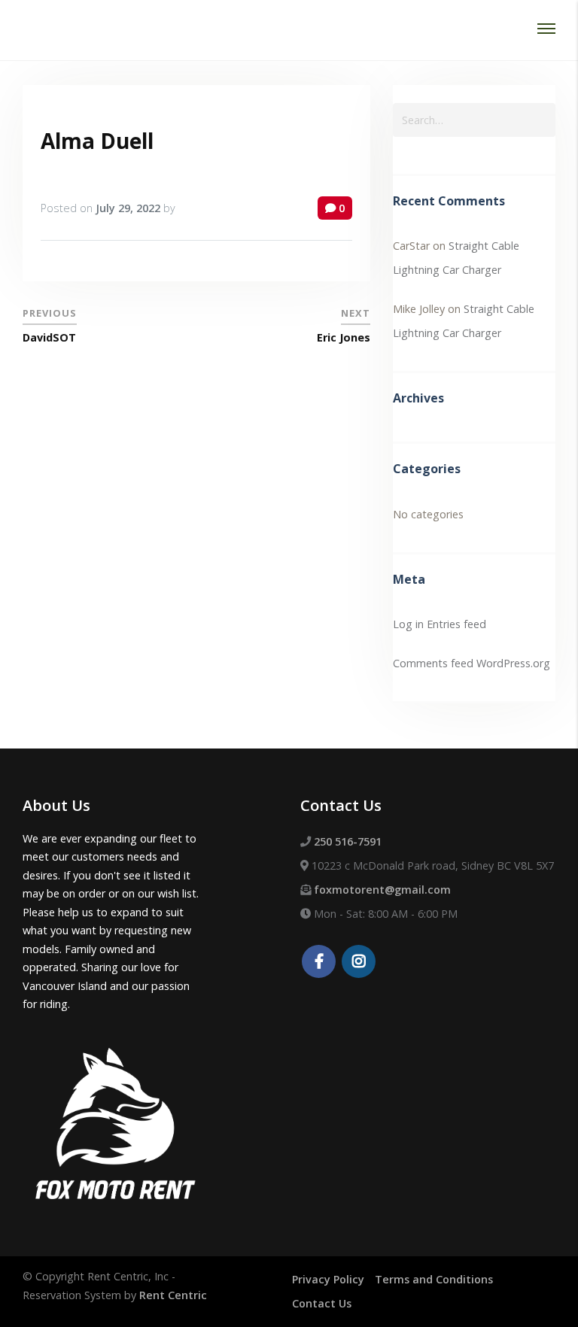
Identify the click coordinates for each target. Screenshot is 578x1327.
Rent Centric (173, 1295)
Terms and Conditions (434, 1279)
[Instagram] (358, 962)
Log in (408, 624)
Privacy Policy (328, 1279)
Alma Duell (97, 140)
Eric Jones (343, 337)
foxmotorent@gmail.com (382, 889)
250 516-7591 (348, 841)
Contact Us (321, 1303)
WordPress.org (513, 663)
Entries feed (456, 624)
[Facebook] (318, 962)
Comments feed (433, 663)
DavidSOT (49, 337)
